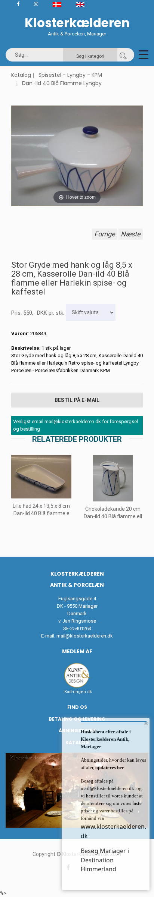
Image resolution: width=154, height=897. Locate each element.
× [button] (146, 723)
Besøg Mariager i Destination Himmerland (105, 860)
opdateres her (109, 767)
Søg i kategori (90, 56)
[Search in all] (123, 55)
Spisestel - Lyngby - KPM (70, 75)
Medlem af (77, 651)
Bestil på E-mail (77, 400)
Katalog (21, 75)
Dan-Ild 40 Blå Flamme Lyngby (62, 83)
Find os (77, 707)
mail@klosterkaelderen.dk (84, 636)
